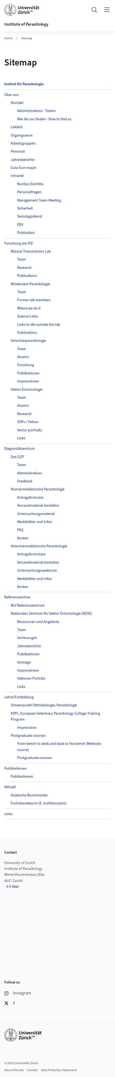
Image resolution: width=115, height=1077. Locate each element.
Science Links (27, 316)
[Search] (94, 9)
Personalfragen (29, 192)
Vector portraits (29, 430)
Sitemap (26, 38)
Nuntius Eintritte (30, 184)
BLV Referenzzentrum (28, 605)
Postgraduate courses (28, 735)
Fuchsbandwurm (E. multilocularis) (38, 803)
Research (24, 267)
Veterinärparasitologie (28, 340)
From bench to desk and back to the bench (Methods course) (59, 746)
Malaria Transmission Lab (31, 251)
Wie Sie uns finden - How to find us (44, 119)
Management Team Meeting (39, 200)
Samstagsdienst (29, 216)
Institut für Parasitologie (24, 84)
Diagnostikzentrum (19, 448)
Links (21, 438)
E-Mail (14, 886)
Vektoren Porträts (31, 678)
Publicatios (26, 232)
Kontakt (17, 103)
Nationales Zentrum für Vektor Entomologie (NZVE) (51, 613)
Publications (27, 275)
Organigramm (22, 135)
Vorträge (24, 662)
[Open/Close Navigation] (107, 9)
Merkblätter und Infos (34, 522)
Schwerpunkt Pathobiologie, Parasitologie (44, 705)
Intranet (17, 176)
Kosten (22, 538)
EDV (20, 224)
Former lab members (34, 300)
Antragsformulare (31, 554)
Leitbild (17, 127)
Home (8, 38)
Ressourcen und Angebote (38, 622)
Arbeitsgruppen (23, 143)
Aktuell (10, 787)
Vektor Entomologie (27, 389)
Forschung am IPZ (18, 243)
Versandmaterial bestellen (38, 505)
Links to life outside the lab (38, 324)
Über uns (11, 95)
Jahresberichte (22, 159)
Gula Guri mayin (23, 168)
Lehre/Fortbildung (19, 697)
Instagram (22, 993)
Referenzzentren (17, 597)
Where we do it (29, 308)
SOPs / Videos (28, 422)
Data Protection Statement (59, 1070)
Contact (32, 1070)
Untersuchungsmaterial (36, 514)
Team (21, 259)
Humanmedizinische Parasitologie (37, 489)
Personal (18, 151)
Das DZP (17, 457)
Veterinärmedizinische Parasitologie (39, 546)
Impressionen (28, 381)
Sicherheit (25, 208)
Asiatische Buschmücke (29, 795)
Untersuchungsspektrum (37, 570)
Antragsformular (30, 497)
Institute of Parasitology (26, 24)
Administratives (29, 473)
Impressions (27, 727)
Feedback (24, 481)
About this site (14, 1070)
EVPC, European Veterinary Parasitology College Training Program (55, 716)
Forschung (25, 365)
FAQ (20, 530)
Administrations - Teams (36, 111)
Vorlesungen (27, 638)
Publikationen (28, 373)
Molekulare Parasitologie (30, 284)
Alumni (23, 357)
